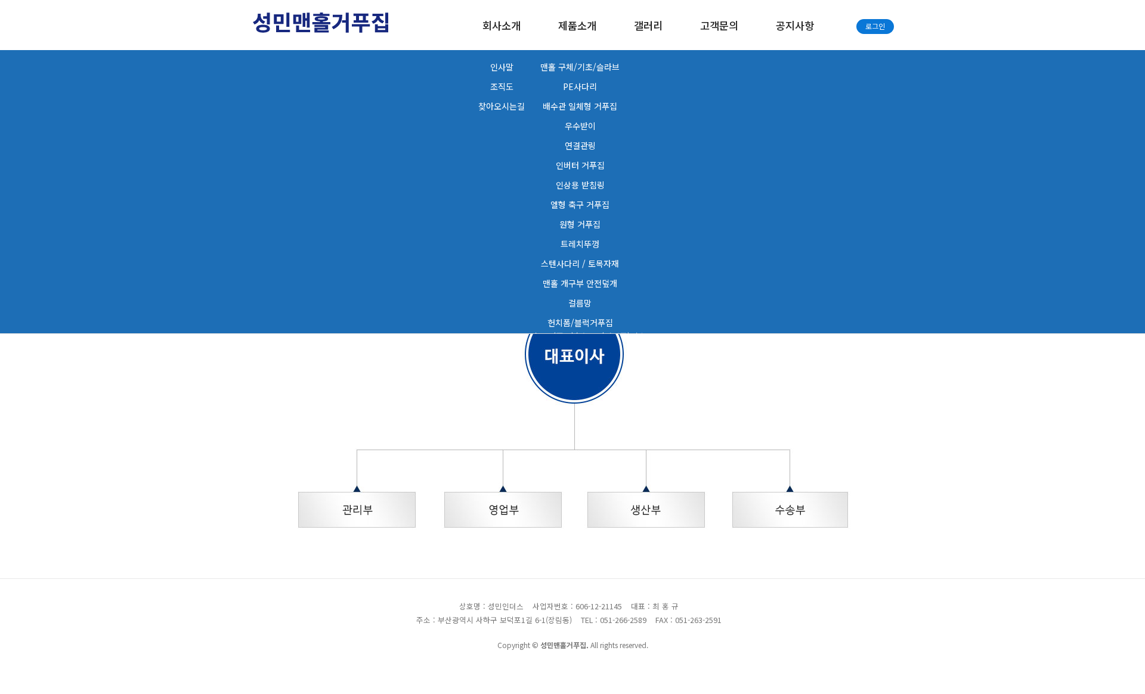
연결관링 (580, 145)
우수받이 (580, 126)
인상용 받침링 (580, 185)
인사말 (501, 67)
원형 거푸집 (580, 224)
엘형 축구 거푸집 (579, 204)
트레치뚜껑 (580, 244)
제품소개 (577, 25)
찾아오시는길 (501, 106)
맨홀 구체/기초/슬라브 (580, 67)
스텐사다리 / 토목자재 (580, 263)
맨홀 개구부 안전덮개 (580, 283)
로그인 (875, 26)
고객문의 (719, 25)
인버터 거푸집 (580, 165)
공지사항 (795, 25)
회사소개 (501, 25)
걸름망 (580, 303)
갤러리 (648, 25)
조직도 (501, 86)
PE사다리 (580, 86)
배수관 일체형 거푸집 (580, 106)
